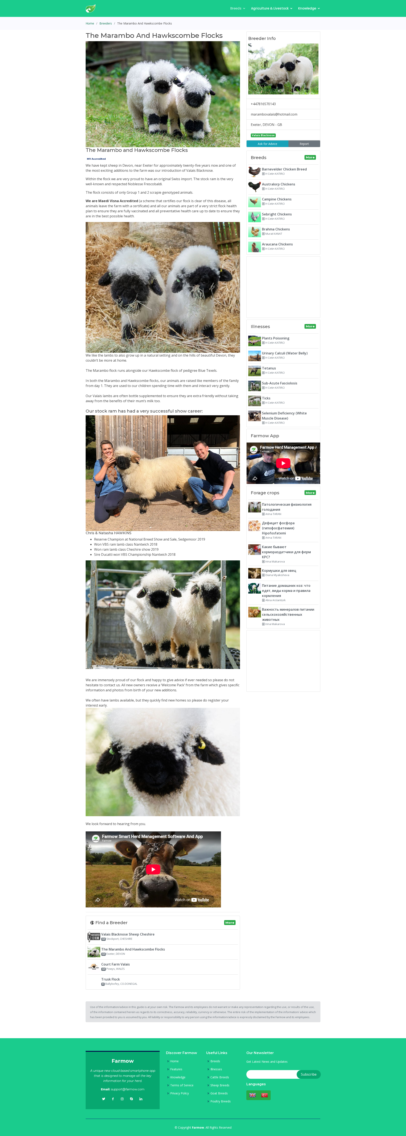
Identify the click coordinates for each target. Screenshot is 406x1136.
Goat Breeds (219, 1093)
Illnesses (216, 1069)
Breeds (235, 8)
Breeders (105, 23)
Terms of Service (181, 1085)
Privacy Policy (179, 1093)
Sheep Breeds (219, 1085)
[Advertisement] (283, 287)
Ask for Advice (267, 144)
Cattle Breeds (219, 1077)
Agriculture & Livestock (270, 8)
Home (90, 23)
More (229, 923)
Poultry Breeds (220, 1101)
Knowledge (307, 8)
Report (304, 144)
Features (176, 1069)
